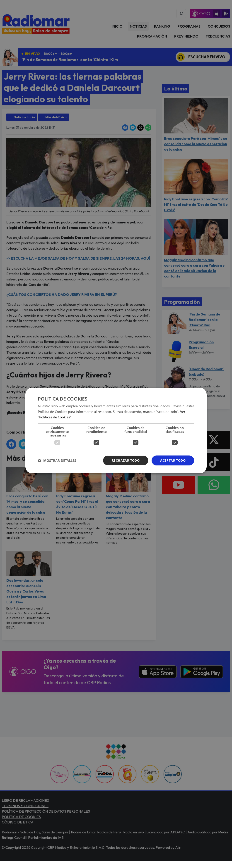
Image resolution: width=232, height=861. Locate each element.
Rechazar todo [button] (126, 460)
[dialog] (116, 431)
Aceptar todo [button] (173, 460)
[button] (57, 460)
